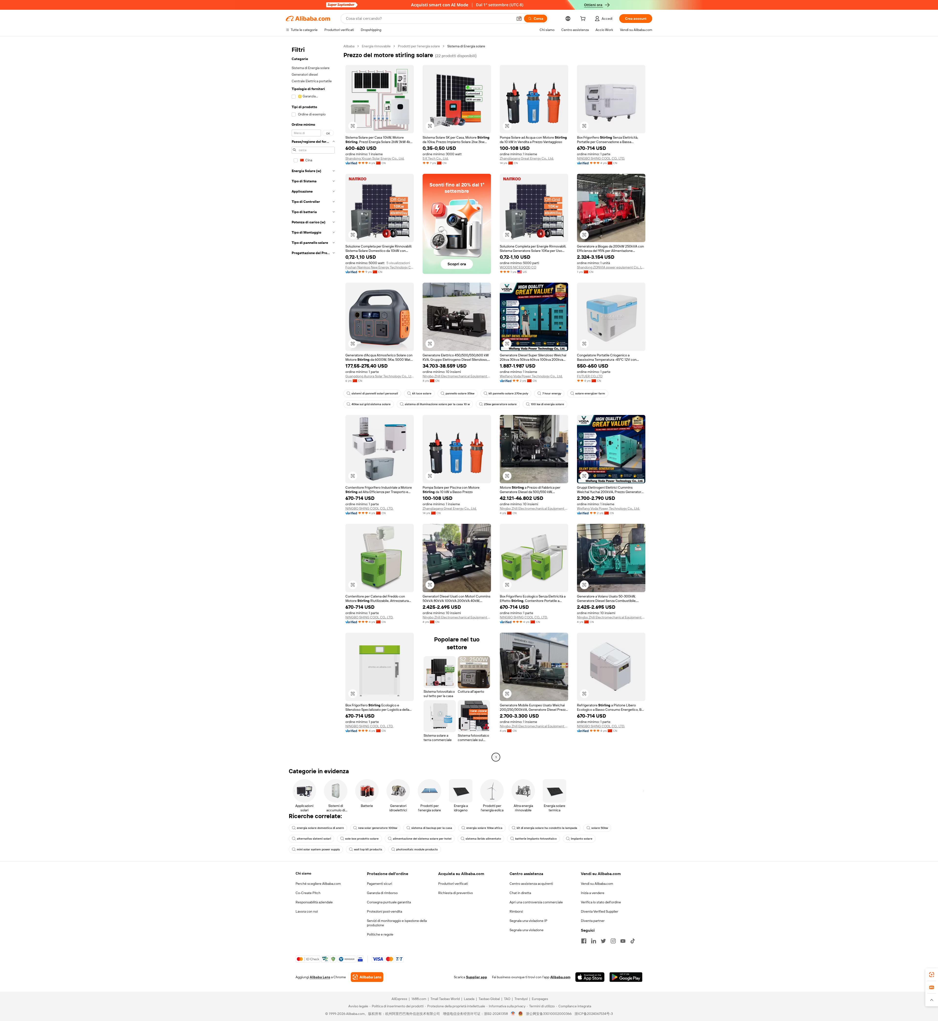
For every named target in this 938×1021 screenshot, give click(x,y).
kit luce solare (421, 393)
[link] (931, 974)
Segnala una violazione (527, 930)
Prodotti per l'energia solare (419, 46)
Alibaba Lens (320, 977)
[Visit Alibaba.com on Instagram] (613, 941)
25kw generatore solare (500, 404)
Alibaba (348, 46)
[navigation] (313, 402)
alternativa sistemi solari (314, 838)
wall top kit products (368, 849)
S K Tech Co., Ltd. (435, 158)
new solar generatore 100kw (377, 828)
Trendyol (521, 999)
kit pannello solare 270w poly (508, 393)
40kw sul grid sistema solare (371, 404)
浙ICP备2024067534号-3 (594, 1014)
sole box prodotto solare (362, 838)
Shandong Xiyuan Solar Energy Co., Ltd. (374, 158)
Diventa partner (593, 921)
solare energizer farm (590, 393)
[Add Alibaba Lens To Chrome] (367, 977)
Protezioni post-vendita (384, 911)
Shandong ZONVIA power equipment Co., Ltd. (611, 267)
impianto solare (581, 838)
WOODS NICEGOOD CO (518, 267)
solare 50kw (599, 828)
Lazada (469, 999)
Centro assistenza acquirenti (531, 884)
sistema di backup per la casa (431, 828)
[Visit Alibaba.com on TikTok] (633, 941)
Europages (540, 999)
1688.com (418, 999)
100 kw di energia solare (547, 404)
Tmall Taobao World (445, 999)
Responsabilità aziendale (314, 902)
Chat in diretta (520, 893)
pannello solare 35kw (460, 393)
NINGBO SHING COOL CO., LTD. (601, 158)
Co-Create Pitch (308, 893)
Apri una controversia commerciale (536, 902)
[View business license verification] (513, 1013)
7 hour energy (551, 393)
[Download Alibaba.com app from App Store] (590, 977)
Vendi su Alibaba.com (597, 884)
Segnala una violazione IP (528, 921)
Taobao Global (489, 999)
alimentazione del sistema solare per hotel (422, 838)
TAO (507, 999)
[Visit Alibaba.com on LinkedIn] (594, 941)
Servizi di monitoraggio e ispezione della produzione (397, 923)
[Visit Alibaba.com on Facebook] (584, 941)
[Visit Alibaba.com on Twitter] (603, 941)
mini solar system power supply (318, 849)
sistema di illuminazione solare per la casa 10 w (437, 404)
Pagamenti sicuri (379, 884)
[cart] (583, 19)
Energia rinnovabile (376, 46)
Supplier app (476, 977)
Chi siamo (303, 873)
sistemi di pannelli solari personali (375, 393)
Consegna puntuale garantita (389, 902)
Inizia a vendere (592, 893)
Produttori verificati (453, 884)
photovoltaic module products (417, 849)
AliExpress (399, 999)
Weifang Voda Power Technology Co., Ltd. (531, 376)
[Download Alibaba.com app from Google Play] (625, 977)
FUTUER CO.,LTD (590, 376)
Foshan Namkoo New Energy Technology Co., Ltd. (379, 267)
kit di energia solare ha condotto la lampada (547, 828)
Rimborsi (516, 911)
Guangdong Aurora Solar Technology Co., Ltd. (379, 376)
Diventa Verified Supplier (599, 911)
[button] (519, 18)
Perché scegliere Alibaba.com (318, 884)
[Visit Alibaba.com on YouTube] (623, 941)
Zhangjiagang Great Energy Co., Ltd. (527, 158)
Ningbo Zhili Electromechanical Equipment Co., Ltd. (457, 376)
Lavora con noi (307, 911)
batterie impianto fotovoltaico (536, 838)
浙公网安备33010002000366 (549, 1014)
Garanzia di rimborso (382, 893)
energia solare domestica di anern (320, 828)
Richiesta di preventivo (455, 893)
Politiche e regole (380, 934)
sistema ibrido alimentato (483, 838)
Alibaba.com (560, 977)
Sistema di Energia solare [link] (466, 46)
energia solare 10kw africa (484, 828)
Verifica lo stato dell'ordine (601, 902)
